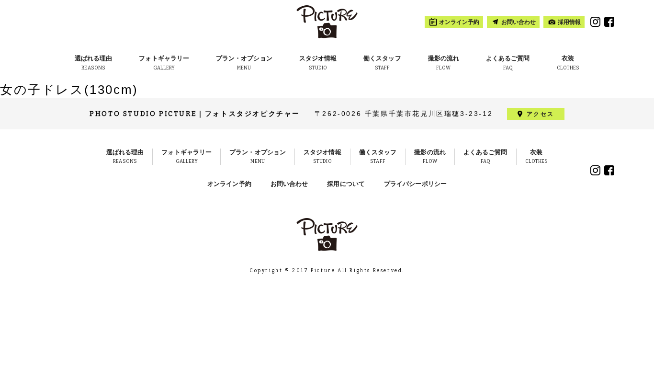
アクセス (540, 114)
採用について (346, 183)
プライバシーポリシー (415, 183)
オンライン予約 (229, 183)
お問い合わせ (289, 183)
